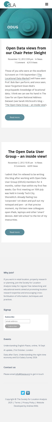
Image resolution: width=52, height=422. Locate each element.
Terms (17, 402)
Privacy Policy (28, 402)
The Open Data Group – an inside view (25, 104)
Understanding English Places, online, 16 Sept (24, 345)
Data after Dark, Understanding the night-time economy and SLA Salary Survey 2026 (25, 356)
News (39, 59)
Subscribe (9, 317)
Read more (15, 117)
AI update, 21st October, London (18, 350)
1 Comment (20, 62)
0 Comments (20, 166)
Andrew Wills (32, 406)
